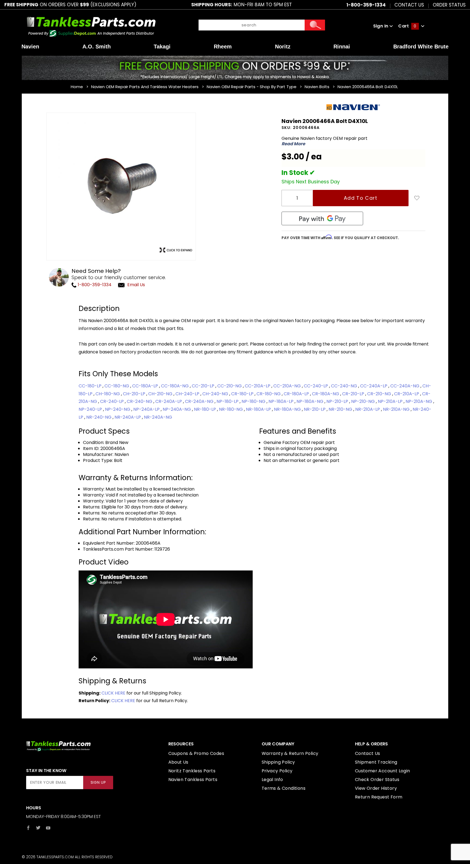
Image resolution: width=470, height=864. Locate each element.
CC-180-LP (91, 386)
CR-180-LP (243, 394)
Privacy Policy (277, 771)
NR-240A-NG (158, 417)
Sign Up (98, 782)
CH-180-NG (108, 394)
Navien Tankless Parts (192, 779)
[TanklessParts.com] (91, 26)
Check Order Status (377, 779)
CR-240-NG (140, 401)
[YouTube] (48, 828)
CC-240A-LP (374, 386)
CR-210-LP (353, 394)
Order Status (449, 4)
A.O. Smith (96, 47)
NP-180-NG (254, 401)
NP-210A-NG (419, 401)
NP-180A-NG (310, 401)
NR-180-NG (231, 409)
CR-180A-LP (297, 394)
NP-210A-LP (391, 401)
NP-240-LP (91, 409)
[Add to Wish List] (417, 198)
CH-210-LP (134, 394)
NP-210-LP (337, 401)
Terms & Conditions (283, 788)
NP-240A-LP (147, 409)
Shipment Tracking (376, 762)
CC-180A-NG (175, 386)
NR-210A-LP (368, 409)
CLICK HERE (113, 693)
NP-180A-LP (281, 401)
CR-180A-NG (326, 394)
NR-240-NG (99, 417)
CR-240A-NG (200, 401)
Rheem (223, 47)
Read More (293, 144)
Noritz (282, 47)
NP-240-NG (118, 409)
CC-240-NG (344, 386)
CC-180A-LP (145, 386)
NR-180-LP (205, 409)
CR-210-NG (379, 394)
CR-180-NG (269, 394)
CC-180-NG (117, 386)
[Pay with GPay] (322, 218)
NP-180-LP (228, 401)
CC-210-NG (230, 386)
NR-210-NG (341, 409)
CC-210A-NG (287, 386)
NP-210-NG (363, 401)
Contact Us (409, 4)
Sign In (381, 26)
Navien (30, 47)
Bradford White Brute (421, 47)
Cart (407, 26)
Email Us (136, 285)
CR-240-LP (112, 401)
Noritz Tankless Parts (191, 771)
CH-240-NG (215, 394)
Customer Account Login (382, 771)
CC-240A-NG (405, 386)
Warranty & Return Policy (290, 753)
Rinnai (341, 47)
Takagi (162, 47)
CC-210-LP (203, 386)
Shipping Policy (278, 762)
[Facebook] (28, 828)
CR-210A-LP (407, 394)
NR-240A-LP (128, 417)
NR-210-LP (315, 409)
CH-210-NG (161, 394)
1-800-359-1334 (94, 285)
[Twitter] (38, 828)
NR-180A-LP (259, 409)
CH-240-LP (187, 394)
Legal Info (272, 779)
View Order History (376, 788)
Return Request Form (379, 797)
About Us (178, 762)
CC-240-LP (316, 386)
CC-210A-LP (258, 386)
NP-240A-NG (177, 409)
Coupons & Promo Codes (196, 753)
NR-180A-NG (288, 409)
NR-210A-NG (397, 409)
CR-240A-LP (169, 401)
